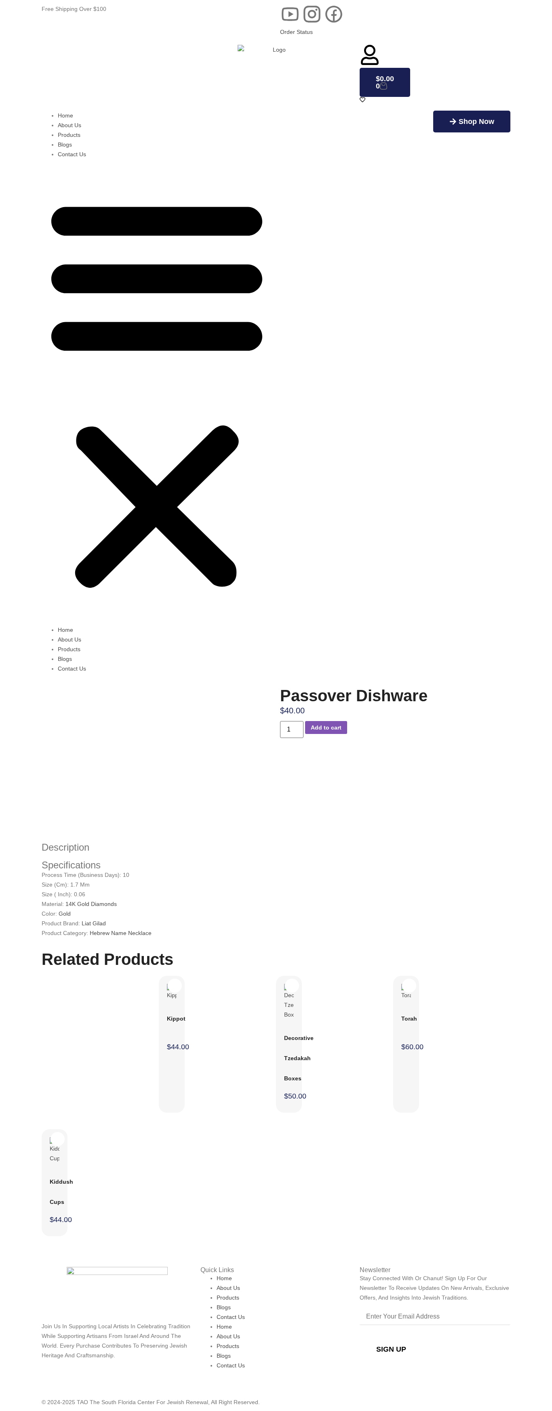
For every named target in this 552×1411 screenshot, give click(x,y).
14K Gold (78, 904)
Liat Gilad (94, 923)
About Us (69, 125)
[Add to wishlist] (142, 697)
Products (69, 135)
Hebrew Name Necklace (121, 933)
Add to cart (326, 727)
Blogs (65, 144)
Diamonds (104, 904)
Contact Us (72, 154)
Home (65, 115)
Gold (65, 913)
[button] (157, 392)
